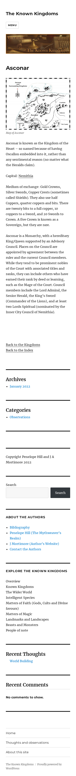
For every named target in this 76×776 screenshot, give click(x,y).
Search (11, 485)
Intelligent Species (20, 598)
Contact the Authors (25, 549)
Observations (20, 417)
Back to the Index (19, 350)
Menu (12, 25)
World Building (21, 661)
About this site (17, 752)
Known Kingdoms (20, 587)
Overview (13, 581)
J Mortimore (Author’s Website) (34, 544)
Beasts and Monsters (22, 625)
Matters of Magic (19, 614)
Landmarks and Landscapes (27, 619)
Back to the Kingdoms (23, 345)
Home (11, 733)
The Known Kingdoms (32, 13)
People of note (17, 630)
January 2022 (20, 386)
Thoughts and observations (27, 742)
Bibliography (20, 527)
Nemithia (26, 176)
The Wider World (19, 592)
